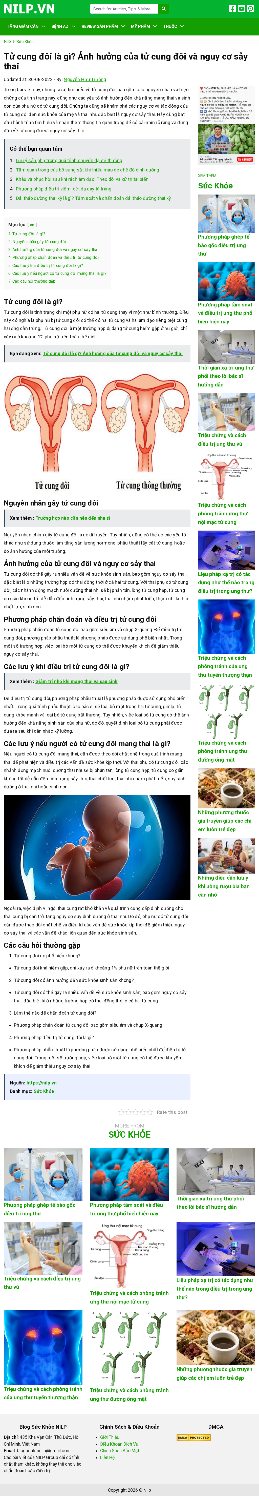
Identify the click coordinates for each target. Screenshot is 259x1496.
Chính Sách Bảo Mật (119, 1450)
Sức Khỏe (44, 1091)
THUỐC (170, 26)
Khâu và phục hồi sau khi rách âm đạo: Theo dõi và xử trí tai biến (82, 179)
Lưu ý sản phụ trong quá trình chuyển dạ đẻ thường (69, 160)
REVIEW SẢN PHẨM (100, 26)
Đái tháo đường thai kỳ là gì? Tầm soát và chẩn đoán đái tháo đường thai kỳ (93, 198)
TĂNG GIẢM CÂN (22, 26)
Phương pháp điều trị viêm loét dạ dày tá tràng (64, 188)
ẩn (32, 225)
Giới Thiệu (109, 1437)
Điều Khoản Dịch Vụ (119, 1444)
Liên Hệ (107, 1457)
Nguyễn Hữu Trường (85, 79)
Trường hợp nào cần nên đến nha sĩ (72, 518)
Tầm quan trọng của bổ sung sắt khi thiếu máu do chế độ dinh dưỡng (87, 169)
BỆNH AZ (60, 26)
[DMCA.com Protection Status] (194, 1437)
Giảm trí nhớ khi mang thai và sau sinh (76, 681)
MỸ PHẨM (140, 26)
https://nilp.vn (42, 1082)
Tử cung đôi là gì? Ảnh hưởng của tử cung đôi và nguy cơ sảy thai (113, 353)
